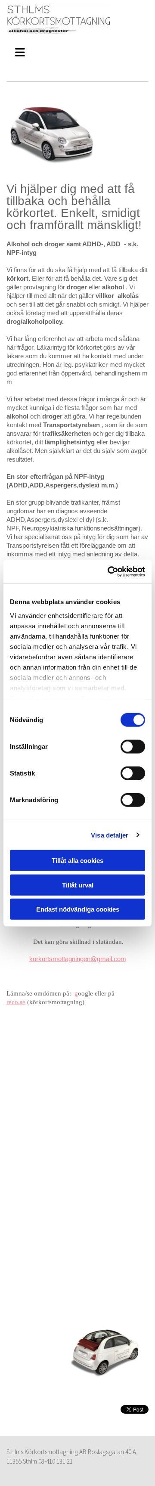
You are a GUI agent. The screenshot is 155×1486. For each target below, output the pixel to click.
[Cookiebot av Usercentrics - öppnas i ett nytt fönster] (109, 571)
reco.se (15, 1002)
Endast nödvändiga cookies (77, 909)
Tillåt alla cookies (77, 860)
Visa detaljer (109, 834)
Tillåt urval (77, 884)
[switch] (133, 747)
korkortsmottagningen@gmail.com (77, 958)
